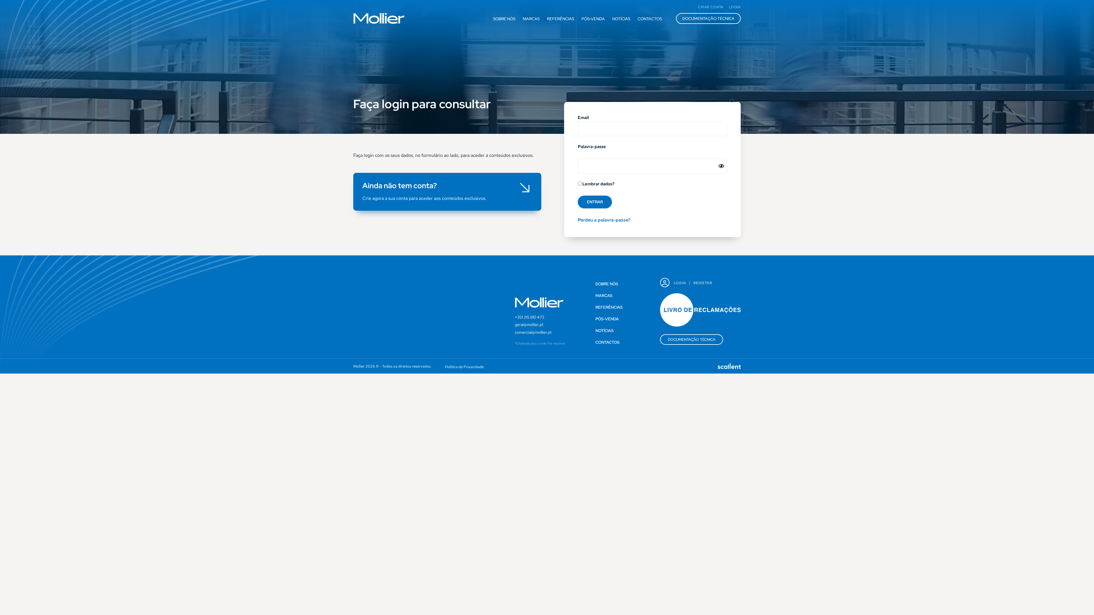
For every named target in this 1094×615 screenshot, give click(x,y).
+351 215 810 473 (529, 317)
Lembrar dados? (598, 184)
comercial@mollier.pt (533, 332)
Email (583, 118)
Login (680, 283)
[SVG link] (379, 18)
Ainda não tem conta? (399, 185)
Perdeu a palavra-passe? (604, 220)
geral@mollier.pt (529, 324)
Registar (702, 283)
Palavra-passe (592, 147)
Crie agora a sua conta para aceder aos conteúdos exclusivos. (424, 198)
